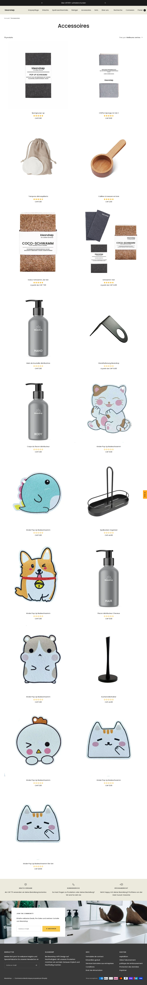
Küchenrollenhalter (108, 697)
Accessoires (86, 10)
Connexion (130, 10)
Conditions (90, 967)
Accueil (6, 18)
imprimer (123, 970)
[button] (38, 116)
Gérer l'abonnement (127, 960)
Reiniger (75, 10)
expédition (123, 956)
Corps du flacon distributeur (38, 446)
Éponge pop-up (38, 113)
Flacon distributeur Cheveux (109, 613)
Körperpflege (33, 10)
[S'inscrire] (36, 965)
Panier (141, 10)
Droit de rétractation (94, 970)
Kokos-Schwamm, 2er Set (38, 280)
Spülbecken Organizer (109, 530)
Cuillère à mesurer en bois (108, 196)
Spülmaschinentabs (60, 10)
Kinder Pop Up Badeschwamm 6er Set (38, 863)
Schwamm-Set (109, 280)
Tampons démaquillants (38, 196)
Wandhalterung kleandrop (108, 363)
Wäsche (45, 10)
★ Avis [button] (145, 494)
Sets (96, 10)
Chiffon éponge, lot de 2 (108, 113)
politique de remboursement (131, 963)
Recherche (118, 10)
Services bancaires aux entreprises (100, 963)
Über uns (105, 10)
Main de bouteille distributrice (38, 363)
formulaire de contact (95, 956)
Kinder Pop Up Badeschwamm (109, 446)
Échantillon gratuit (93, 960)
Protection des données (129, 967)
